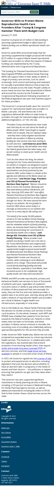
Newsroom (15, 7)
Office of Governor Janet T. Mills (20, 2)
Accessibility (6, 437)
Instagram (5, 466)
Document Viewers (9, 442)
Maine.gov (5, 428)
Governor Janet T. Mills (10, 446)
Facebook (5, 457)
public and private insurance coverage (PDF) (22, 348)
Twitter (4, 461)
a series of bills (44, 358)
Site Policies (6, 432)
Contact (4, 7)
